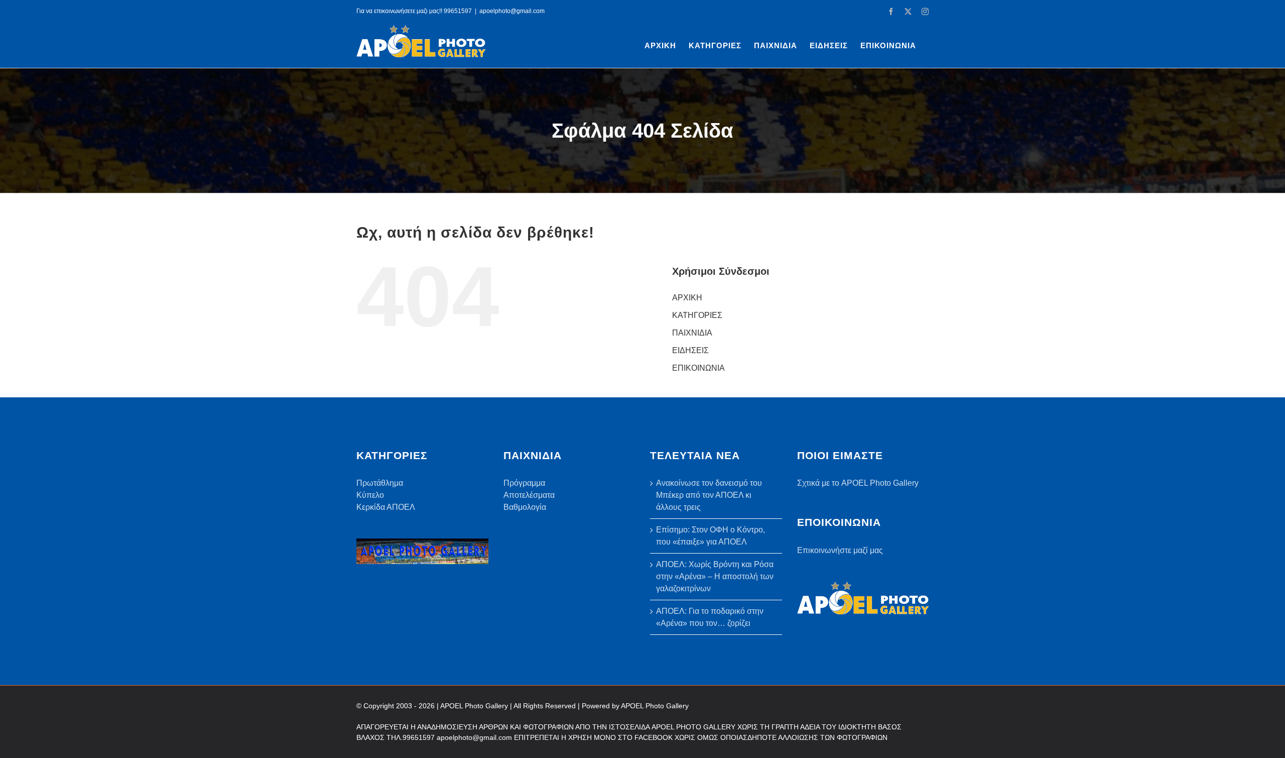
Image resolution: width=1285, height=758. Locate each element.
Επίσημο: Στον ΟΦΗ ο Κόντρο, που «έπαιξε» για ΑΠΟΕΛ (710, 535)
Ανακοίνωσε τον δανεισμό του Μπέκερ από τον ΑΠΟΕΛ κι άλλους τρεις (709, 495)
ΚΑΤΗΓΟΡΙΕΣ (697, 315)
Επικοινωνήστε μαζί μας (840, 550)
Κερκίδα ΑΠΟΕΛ (385, 507)
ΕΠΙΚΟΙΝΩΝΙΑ (698, 368)
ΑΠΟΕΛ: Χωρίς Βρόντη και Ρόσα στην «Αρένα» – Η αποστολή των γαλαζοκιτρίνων (715, 576)
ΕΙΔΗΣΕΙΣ (690, 350)
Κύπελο (370, 495)
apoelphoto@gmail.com (512, 11)
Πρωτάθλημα (379, 483)
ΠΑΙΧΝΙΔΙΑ (692, 333)
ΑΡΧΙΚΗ (687, 297)
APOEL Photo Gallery (655, 706)
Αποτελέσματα (529, 495)
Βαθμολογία (524, 507)
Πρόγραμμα (524, 483)
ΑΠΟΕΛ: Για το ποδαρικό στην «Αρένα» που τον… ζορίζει (709, 617)
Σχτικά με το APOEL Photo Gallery (858, 483)
